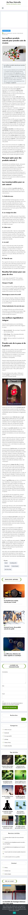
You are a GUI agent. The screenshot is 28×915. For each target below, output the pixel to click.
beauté (5, 33)
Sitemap (6, 867)
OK (14, 912)
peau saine (14, 33)
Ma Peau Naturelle (14, 2)
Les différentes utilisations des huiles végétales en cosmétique (12, 654)
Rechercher (14, 715)
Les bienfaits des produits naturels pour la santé (11, 601)
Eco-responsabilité (7, 736)
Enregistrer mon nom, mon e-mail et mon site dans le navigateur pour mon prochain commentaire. (12, 703)
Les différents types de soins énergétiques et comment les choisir (20, 797)
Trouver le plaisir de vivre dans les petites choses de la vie (20, 782)
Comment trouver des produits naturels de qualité (12, 628)
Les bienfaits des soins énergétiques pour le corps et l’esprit (7, 782)
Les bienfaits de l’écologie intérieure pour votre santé (7, 827)
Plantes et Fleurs (7, 742)
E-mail (3, 694)
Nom (3, 686)
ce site (7, 374)
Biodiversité (6, 733)
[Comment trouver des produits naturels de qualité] (14, 617)
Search (24, 719)
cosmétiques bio (9, 33)
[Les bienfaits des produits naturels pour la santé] (14, 590)
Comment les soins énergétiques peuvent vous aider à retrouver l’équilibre (20, 767)
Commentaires (5, 672)
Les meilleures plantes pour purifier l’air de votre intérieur (20, 827)
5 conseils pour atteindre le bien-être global (7, 812)
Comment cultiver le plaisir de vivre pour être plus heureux (7, 767)
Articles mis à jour (7, 729)
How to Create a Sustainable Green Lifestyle (20, 812)
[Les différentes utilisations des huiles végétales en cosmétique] (14, 644)
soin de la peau (5, 34)
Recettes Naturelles (8, 745)
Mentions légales (7, 874)
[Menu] (2, 8)
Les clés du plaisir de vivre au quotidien (7, 797)
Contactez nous (7, 870)
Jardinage (6, 739)
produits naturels (20, 33)
